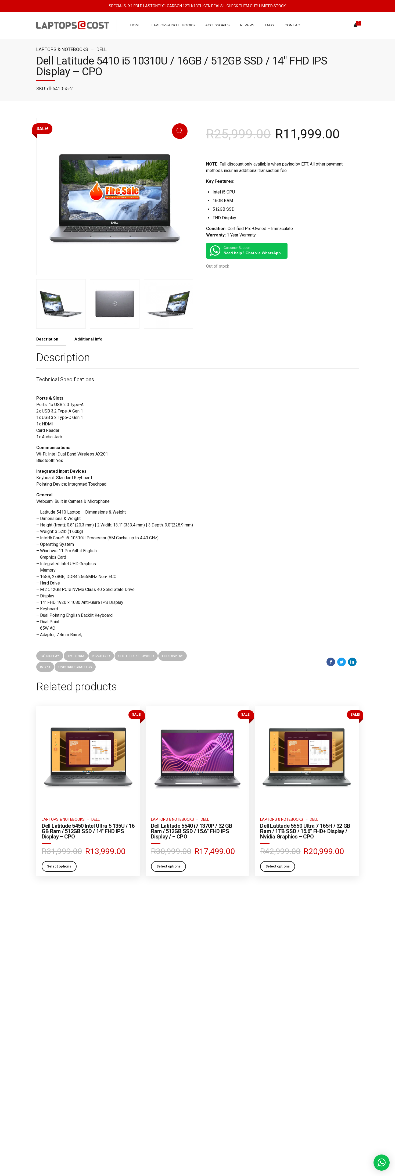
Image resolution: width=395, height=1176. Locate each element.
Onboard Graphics (75, 667)
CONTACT (294, 25)
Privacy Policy (46, 1085)
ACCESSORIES (217, 25)
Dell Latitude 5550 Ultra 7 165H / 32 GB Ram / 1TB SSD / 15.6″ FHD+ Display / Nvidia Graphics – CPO (305, 831)
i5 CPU (45, 667)
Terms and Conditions (53, 1062)
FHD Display (172, 656)
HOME (135, 25)
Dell (101, 49)
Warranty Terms (48, 1070)
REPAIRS (247, 25)
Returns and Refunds (52, 1077)
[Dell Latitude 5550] (307, 758)
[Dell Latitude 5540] (198, 758)
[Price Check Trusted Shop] (197, 1077)
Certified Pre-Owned (136, 656)
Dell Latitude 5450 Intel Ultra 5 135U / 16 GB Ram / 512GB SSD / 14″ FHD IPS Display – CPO (88, 831)
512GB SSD (101, 656)
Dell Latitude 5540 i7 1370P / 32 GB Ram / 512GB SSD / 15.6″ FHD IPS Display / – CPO (191, 831)
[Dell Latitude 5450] (88, 758)
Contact (42, 1093)
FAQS (269, 25)
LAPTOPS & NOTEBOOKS (173, 25)
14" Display (49, 656)
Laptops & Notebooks (62, 49)
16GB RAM (75, 656)
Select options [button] (59, 866)
